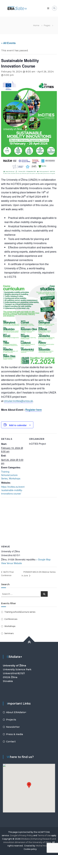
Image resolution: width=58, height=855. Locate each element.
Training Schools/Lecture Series (9, 475)
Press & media (14, 734)
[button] (29, 785)
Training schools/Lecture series (19, 612)
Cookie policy (30, 849)
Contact (11, 741)
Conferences (10, 619)
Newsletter (13, 726)
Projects (11, 719)
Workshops (14, 478)
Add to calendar (18, 425)
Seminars (9, 633)
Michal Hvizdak (43, 845)
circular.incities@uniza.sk (18, 401)
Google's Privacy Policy (21, 835)
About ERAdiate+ (16, 712)
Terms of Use (44, 835)
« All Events (8, 43)
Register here (33, 410)
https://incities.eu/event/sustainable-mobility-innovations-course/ (12, 490)
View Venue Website (11, 563)
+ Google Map (43, 559)
